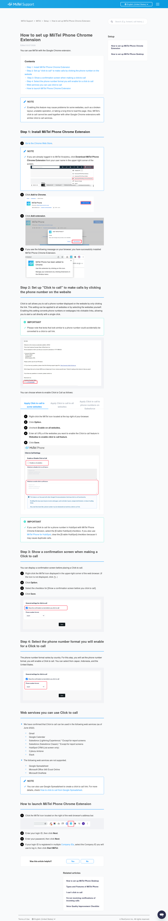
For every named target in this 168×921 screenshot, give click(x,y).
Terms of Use (24, 919)
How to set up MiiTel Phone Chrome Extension (71, 21)
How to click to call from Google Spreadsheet (61, 789)
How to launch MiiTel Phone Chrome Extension (49, 88)
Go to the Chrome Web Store (38, 143)
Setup (46, 21)
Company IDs (67, 844)
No (87, 861)
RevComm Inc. (127, 919)
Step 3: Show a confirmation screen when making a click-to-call (56, 77)
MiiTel (38, 21)
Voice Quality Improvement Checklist (82, 906)
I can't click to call (74, 892)
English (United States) (137, 4)
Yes (72, 861)
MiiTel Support (27, 21)
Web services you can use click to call (44, 84)
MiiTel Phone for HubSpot (39, 534)
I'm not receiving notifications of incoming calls (80, 899)
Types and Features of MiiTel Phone (82, 886)
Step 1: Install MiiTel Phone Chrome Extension (48, 67)
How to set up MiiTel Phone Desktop (82, 880)
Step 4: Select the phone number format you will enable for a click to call (60, 81)
